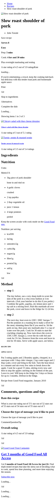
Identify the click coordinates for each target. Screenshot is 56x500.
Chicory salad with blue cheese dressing (14, 127)
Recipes (10, 6)
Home (9, 3)
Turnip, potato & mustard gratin (12, 143)
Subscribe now (8, 477)
